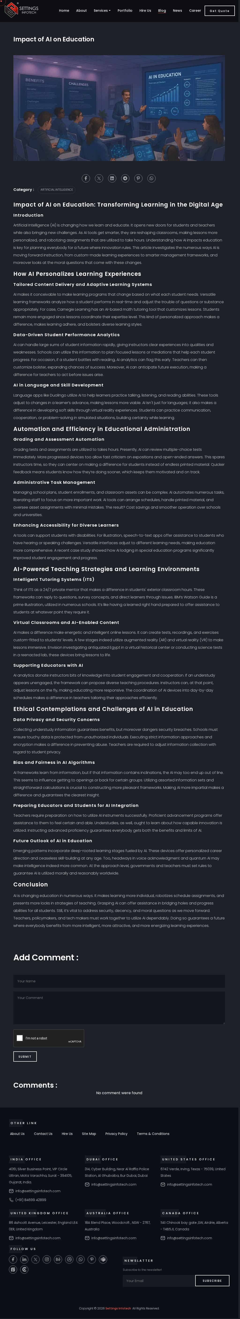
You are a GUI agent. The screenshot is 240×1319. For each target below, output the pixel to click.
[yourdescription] (24, 1269)
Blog (162, 10)
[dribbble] (69, 1259)
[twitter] (99, 178)
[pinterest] (138, 178)
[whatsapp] (151, 178)
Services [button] (101, 10)
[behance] (58, 1259)
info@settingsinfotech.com (37, 1191)
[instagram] (47, 1259)
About (81, 10)
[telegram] (125, 178)
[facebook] (86, 178)
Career (195, 10)
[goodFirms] (13, 1269)
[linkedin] (112, 178)
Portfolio (125, 10)
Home (64, 10)
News (177, 10)
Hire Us (145, 10)
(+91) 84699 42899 (30, 1200)
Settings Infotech (118, 1308)
